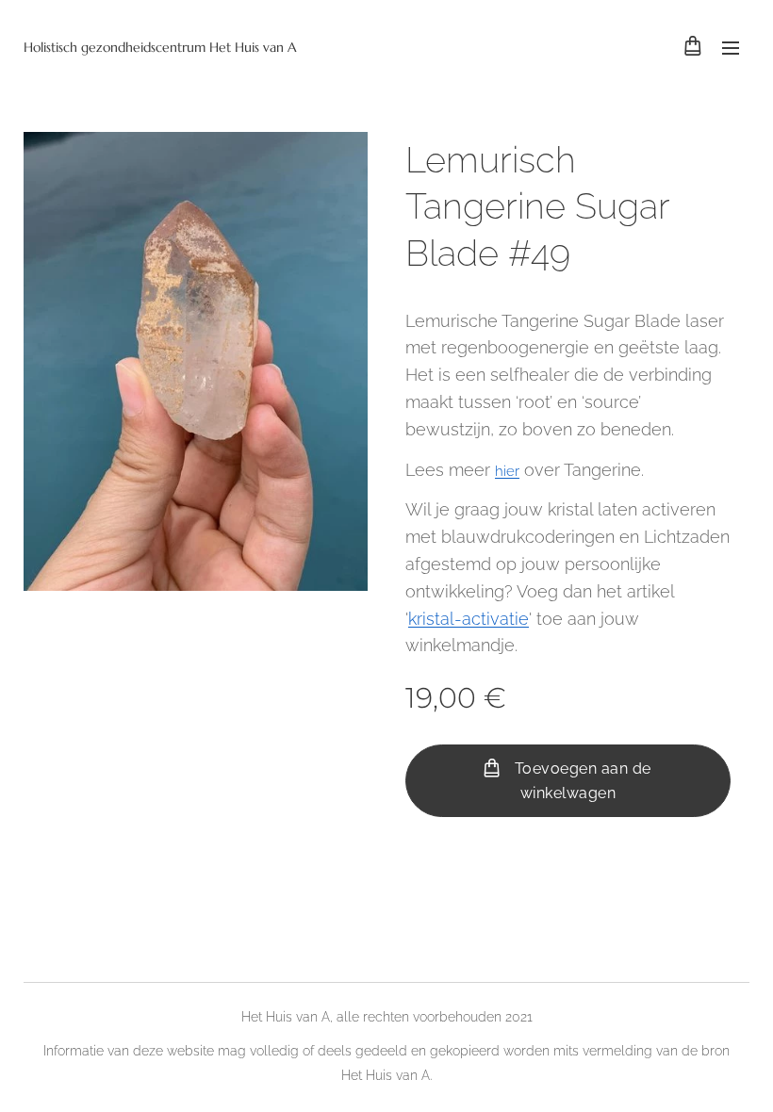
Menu (730, 47)
